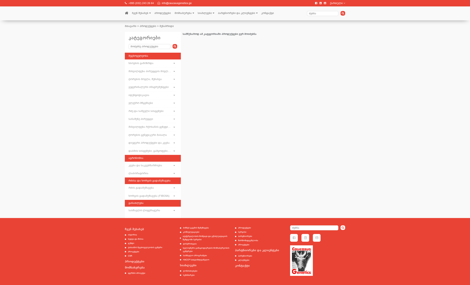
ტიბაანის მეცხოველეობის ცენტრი (145, 247)
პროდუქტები (162, 13)
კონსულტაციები (191, 232)
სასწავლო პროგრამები (195, 255)
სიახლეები (205, 13)
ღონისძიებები (190, 271)
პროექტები (133, 251)
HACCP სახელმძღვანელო (196, 259)
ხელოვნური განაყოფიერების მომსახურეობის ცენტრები (206, 250)
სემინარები (189, 275)
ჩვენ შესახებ (140, 13)
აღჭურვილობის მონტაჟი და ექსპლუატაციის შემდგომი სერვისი (205, 238)
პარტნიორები (245, 236)
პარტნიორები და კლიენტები (236, 13)
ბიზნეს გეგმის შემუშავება (196, 227)
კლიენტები (243, 260)
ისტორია (132, 234)
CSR (130, 256)
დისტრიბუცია (190, 243)
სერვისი (242, 232)
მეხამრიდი (167, 26)
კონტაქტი (267, 13)
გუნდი (131, 243)
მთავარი (130, 26)
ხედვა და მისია (135, 239)
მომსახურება (183, 13)
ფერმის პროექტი (136, 273)
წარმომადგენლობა (248, 240)
